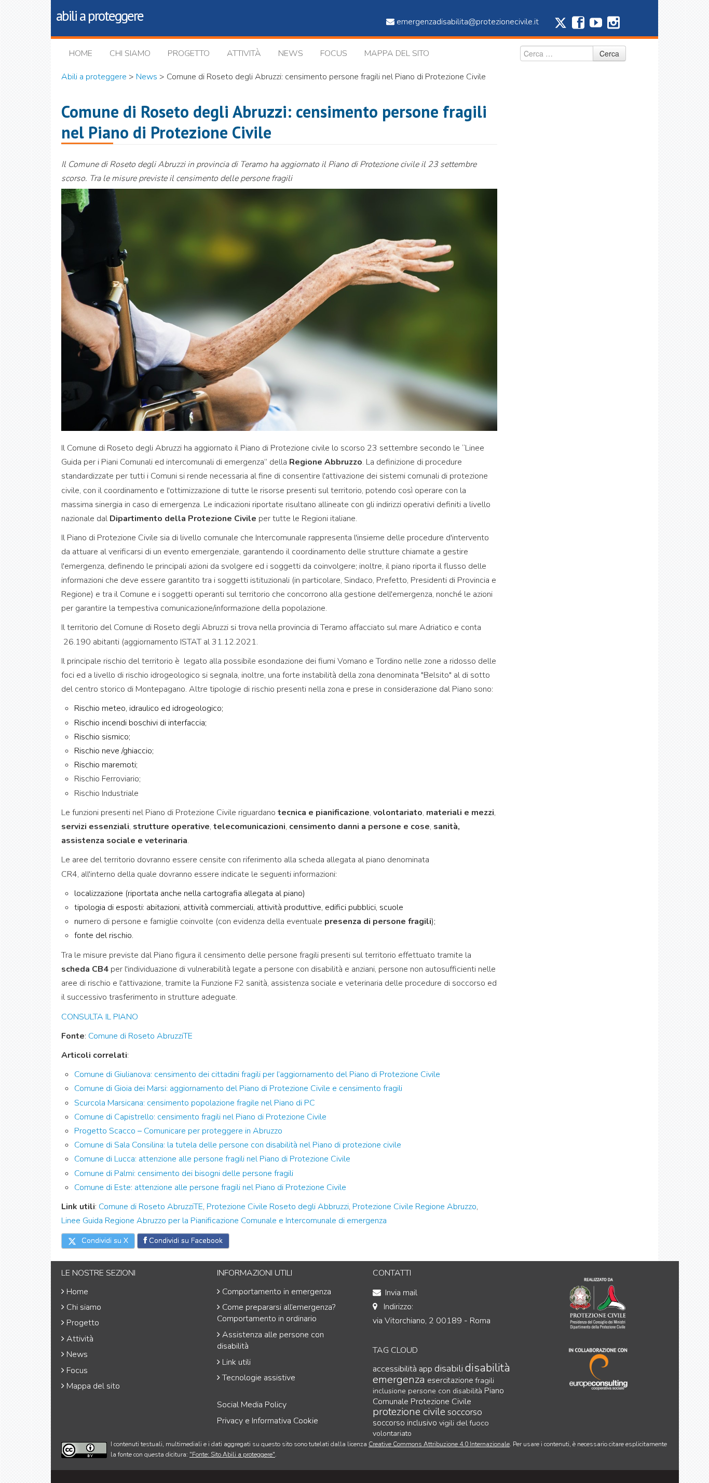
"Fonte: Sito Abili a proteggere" (232, 1454)
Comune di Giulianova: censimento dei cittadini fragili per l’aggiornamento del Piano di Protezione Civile (257, 1074)
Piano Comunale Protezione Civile (438, 1396)
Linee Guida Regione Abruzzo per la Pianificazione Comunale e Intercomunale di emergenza (224, 1220)
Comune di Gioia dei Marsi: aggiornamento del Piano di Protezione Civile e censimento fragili (238, 1088)
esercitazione (450, 1380)
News (290, 53)
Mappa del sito (396, 53)
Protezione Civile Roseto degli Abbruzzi (278, 1206)
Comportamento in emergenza (276, 1291)
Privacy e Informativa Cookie (267, 1420)
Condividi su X (103, 1241)
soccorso (464, 1412)
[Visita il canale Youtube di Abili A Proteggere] (596, 25)
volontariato (392, 1433)
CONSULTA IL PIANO (99, 1017)
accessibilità (395, 1369)
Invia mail (401, 1292)
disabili (448, 1368)
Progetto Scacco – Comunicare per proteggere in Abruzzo (178, 1131)
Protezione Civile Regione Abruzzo (413, 1206)
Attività (244, 53)
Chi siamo (130, 53)
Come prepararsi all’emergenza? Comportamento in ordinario (276, 1313)
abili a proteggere (99, 15)
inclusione (389, 1391)
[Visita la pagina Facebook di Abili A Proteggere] (578, 25)
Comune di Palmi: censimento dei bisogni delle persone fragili (183, 1173)
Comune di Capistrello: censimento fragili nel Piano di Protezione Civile (200, 1117)
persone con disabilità (445, 1391)
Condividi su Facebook (185, 1241)
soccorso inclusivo (405, 1423)
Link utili (236, 1362)
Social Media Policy (252, 1404)
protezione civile (409, 1412)
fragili (484, 1380)
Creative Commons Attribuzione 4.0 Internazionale (439, 1444)
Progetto (189, 53)
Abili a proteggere (94, 76)
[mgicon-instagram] (613, 25)
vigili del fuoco (464, 1423)
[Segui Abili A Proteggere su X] (560, 26)
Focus (333, 53)
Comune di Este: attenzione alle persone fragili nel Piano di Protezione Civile (210, 1187)
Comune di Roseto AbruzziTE (140, 1036)
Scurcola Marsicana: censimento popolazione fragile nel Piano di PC (194, 1103)
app (425, 1369)
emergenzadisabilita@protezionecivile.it (468, 21)
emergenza (399, 1379)
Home (80, 53)
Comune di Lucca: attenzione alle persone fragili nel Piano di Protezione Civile (212, 1159)
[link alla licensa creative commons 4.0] (84, 1450)
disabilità (487, 1368)
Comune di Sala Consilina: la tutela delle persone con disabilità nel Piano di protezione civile (237, 1145)
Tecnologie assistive (258, 1377)
